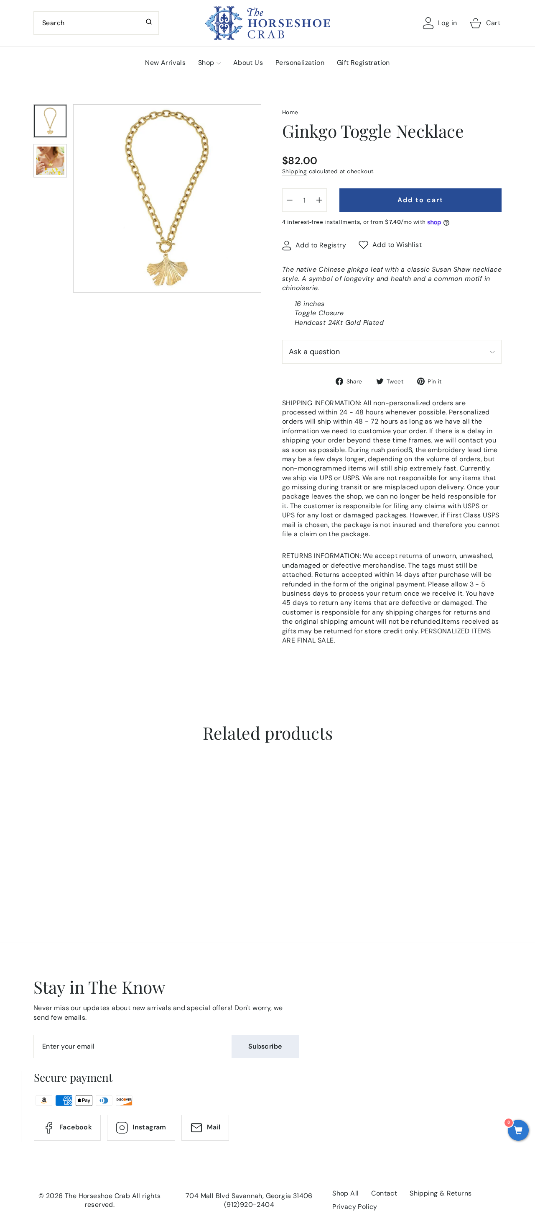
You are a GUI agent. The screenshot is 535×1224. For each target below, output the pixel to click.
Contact (384, 1193)
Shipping (294, 171)
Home (290, 112)
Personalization (299, 62)
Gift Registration (363, 62)
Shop (206, 62)
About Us (248, 62)
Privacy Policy (354, 1206)
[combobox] (96, 23)
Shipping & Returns (440, 1193)
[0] (518, 1131)
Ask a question (314, 352)
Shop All (345, 1193)
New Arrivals (165, 62)
